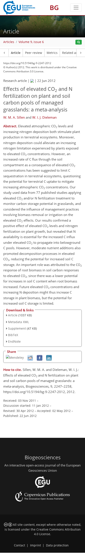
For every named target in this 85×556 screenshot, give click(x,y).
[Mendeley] (15, 357)
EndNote (14, 341)
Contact (19, 545)
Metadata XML (18, 322)
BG (54, 7)
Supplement (17, 328)
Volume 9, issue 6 (31, 42)
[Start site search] (78, 42)
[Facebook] (39, 357)
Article (15, 53)
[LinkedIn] (49, 357)
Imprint (35, 545)
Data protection (57, 545)
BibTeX (13, 335)
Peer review (33, 53)
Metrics (52, 53)
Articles (8, 42)
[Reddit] (30, 357)
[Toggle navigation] (76, 7)
